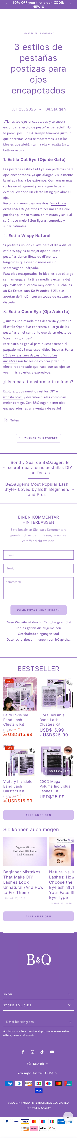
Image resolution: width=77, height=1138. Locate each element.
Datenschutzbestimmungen (27, 639)
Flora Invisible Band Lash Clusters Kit (52, 720)
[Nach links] (7, 4)
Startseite (30, 33)
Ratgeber (46, 33)
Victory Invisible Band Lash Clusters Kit (17, 786)
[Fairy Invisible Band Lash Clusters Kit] (20, 694)
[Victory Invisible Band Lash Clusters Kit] (20, 761)
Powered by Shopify (38, 1107)
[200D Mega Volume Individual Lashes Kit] (57, 761)
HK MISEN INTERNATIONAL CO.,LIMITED (43, 1102)
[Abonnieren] (71, 1022)
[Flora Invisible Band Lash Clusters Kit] (57, 694)
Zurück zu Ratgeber (41, 438)
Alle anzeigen (38, 815)
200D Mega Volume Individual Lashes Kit (56, 786)
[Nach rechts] (70, 4)
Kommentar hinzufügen (38, 610)
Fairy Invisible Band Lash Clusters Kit (15, 720)
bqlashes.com (13, 397)
